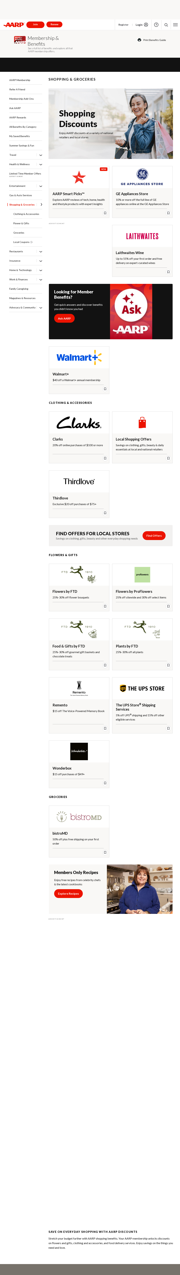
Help (156, 25)
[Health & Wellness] (40, 164)
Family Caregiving (18, 288)
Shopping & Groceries (22, 204)
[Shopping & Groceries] (41, 204)
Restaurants (16, 251)
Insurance (14, 260)
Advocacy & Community (22, 307)
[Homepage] (14, 24)
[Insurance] (40, 261)
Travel (12, 154)
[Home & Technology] (40, 270)
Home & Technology (20, 270)
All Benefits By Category (22, 126)
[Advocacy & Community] (40, 307)
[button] (166, 24)
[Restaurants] (40, 251)
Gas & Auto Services (20, 195)
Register (123, 24)
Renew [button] (54, 24)
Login (139, 24)
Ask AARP (15, 108)
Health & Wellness (19, 164)
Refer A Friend (17, 89)
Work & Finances (18, 279)
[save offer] (105, 213)
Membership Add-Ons (21, 98)
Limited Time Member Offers (25, 173)
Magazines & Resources (22, 298)
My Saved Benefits (19, 136)
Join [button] (35, 24)
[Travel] (40, 155)
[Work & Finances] (40, 279)
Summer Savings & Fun (21, 145)
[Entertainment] (40, 186)
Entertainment (17, 185)
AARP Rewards (17, 117)
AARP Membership (19, 80)
